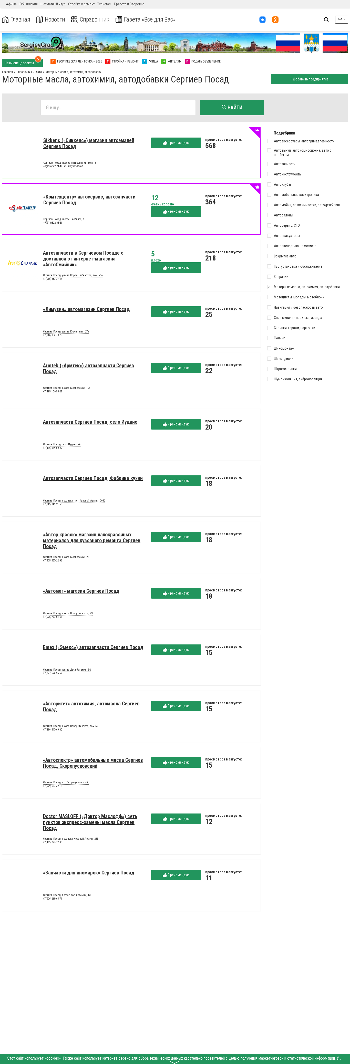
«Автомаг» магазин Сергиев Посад (81, 591)
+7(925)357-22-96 (52, 560)
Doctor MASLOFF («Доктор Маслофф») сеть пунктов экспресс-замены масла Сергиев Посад (90, 822)
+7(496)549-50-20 (52, 448)
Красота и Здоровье (129, 4)
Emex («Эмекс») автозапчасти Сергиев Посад (93, 647)
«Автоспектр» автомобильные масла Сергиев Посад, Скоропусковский (93, 763)
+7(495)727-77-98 (52, 842)
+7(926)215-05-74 (52, 898)
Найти (234, 108)
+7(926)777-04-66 (52, 617)
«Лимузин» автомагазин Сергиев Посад (86, 309)
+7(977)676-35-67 (52, 673)
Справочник (94, 19)
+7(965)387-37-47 (52, 278)
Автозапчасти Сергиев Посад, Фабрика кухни (93, 478)
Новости (55, 19)
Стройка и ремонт (81, 4)
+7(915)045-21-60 (52, 504)
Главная (20, 19)
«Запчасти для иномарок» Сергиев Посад (88, 873)
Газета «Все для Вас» (150, 19)
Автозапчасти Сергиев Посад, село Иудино (90, 422)
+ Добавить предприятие (309, 79)
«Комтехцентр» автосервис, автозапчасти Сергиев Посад (89, 200)
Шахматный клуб (52, 4)
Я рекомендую (178, 143)
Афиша (11, 4)
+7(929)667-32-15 (52, 786)
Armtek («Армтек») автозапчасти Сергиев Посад (88, 368)
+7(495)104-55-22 (52, 391)
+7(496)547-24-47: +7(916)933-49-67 (63, 166)
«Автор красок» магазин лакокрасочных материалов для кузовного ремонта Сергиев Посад (91, 540)
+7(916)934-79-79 (52, 335)
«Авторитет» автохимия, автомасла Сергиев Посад (91, 707)
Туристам (104, 4)
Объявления (28, 4)
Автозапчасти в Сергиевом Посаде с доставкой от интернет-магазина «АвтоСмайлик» (83, 259)
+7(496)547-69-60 (52, 729)
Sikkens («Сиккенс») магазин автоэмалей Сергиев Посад (88, 143)
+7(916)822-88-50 (52, 222)
